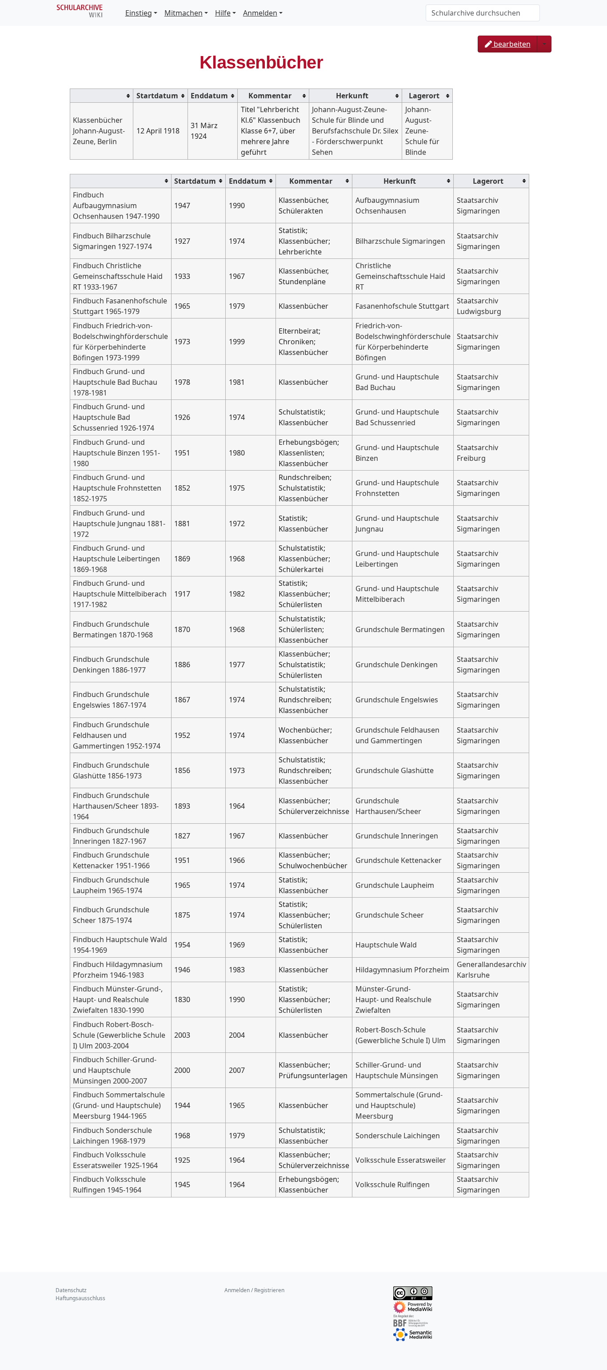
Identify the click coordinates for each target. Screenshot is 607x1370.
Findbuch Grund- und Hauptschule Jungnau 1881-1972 (119, 523)
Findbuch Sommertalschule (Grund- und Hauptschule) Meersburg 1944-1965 (119, 1105)
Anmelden (260, 13)
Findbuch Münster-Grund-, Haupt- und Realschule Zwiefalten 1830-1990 (118, 999)
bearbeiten (511, 44)
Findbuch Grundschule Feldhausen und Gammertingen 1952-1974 (116, 735)
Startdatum (157, 96)
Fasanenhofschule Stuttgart (402, 306)
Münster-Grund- (383, 989)
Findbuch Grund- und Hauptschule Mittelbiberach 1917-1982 (120, 593)
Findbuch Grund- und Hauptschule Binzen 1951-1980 (116, 452)
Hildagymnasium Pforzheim (402, 970)
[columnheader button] (101, 95)
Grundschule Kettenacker (398, 860)
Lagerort (424, 96)
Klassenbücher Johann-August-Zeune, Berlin (99, 130)
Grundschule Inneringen (396, 836)
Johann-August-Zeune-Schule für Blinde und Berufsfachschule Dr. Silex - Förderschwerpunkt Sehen (355, 131)
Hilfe (223, 13)
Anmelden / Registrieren (254, 1290)
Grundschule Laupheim (394, 885)
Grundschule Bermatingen (400, 629)
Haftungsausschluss (80, 1298)
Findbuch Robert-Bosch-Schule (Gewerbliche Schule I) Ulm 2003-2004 (119, 1035)
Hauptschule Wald (386, 945)
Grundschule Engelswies (396, 700)
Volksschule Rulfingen (392, 1184)
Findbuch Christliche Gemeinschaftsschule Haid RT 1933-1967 (118, 276)
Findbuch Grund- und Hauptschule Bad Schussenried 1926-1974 (113, 417)
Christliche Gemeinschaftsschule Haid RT (400, 276)
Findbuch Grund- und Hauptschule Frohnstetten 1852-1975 (117, 488)
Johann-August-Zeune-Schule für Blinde (422, 131)
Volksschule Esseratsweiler (400, 1160)
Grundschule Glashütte (394, 770)
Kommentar (270, 96)
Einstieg (138, 13)
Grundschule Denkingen (396, 664)
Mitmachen (183, 13)
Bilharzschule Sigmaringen (400, 241)
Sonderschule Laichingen (397, 1135)
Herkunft (352, 96)
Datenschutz (71, 1290)
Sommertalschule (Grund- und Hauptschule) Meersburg (399, 1105)
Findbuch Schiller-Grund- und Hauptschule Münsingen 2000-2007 (114, 1070)
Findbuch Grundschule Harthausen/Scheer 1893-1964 (116, 806)
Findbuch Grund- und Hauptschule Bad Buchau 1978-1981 (115, 382)
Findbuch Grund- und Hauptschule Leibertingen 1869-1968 (116, 558)
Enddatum (209, 96)
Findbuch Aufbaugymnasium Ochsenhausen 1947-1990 (116, 205)
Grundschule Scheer (389, 915)
